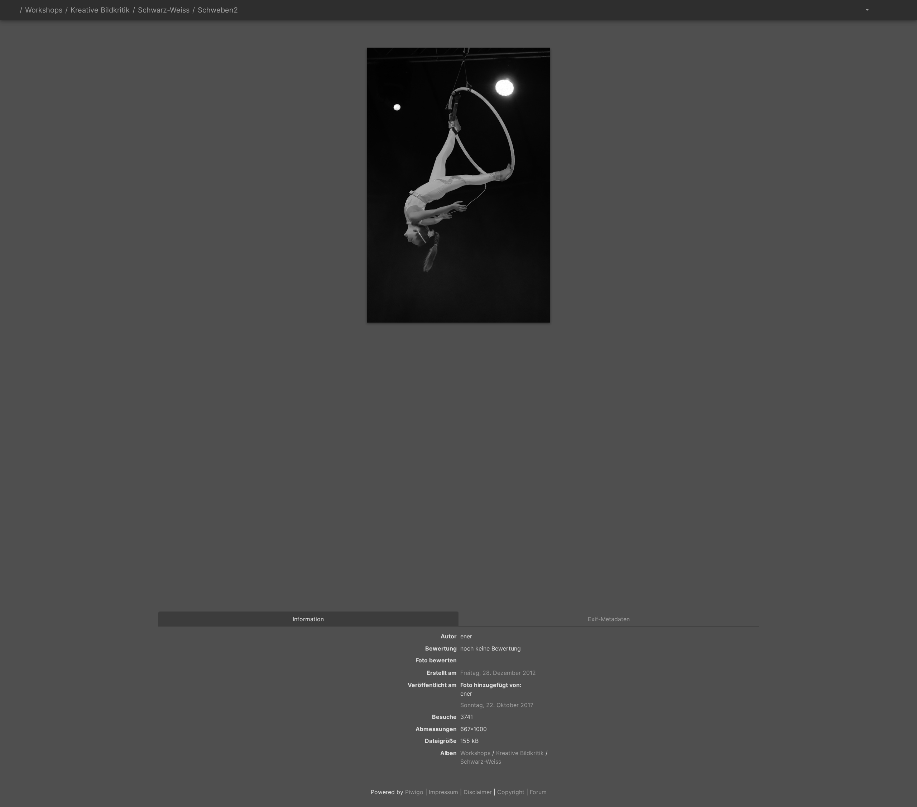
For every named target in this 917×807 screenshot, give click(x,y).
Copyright (510, 792)
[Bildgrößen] (862, 10)
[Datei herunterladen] (897, 10)
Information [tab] (308, 619)
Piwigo (414, 792)
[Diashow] (881, 10)
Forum (538, 792)
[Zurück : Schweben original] (422, 32)
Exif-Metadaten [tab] (609, 619)
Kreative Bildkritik (100, 10)
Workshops (43, 10)
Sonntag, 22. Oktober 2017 (496, 705)
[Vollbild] (470, 32)
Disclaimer (478, 792)
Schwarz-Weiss (163, 10)
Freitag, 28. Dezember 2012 (498, 672)
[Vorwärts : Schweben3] (495, 32)
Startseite (14, 10)
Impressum (443, 792)
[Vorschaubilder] (446, 32)
